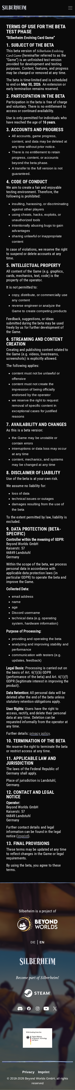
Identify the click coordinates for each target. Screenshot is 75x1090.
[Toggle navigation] (70, 8)
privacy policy (39, 733)
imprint (23, 836)
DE (33, 942)
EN (42, 942)
